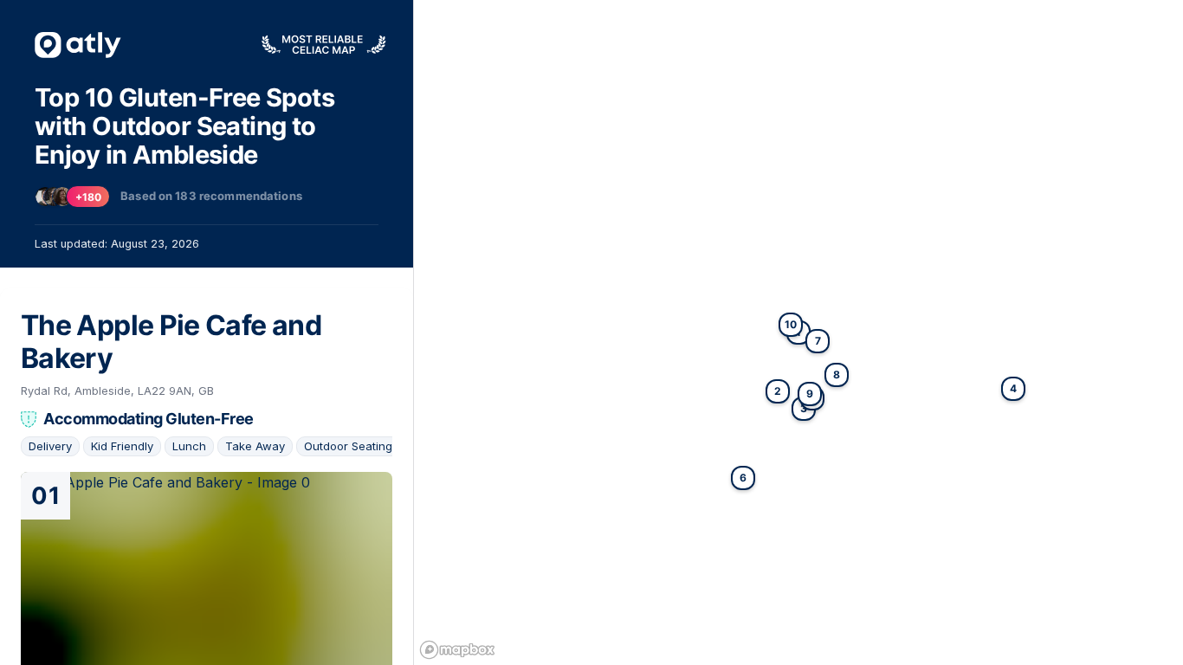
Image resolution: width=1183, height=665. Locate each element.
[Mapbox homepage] (457, 650)
